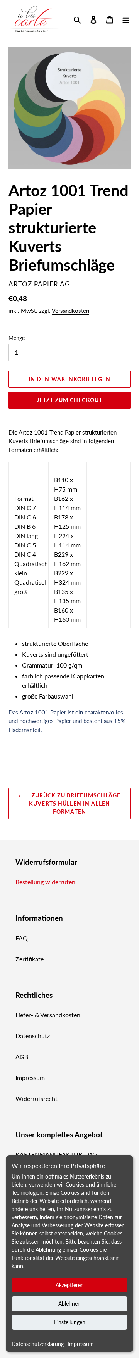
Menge (16, 338)
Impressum (81, 1344)
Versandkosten (70, 310)
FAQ (21, 938)
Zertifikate (29, 959)
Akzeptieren (70, 1285)
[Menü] (126, 19)
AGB (21, 1056)
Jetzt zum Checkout (69, 400)
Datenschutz (32, 1035)
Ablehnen (69, 1303)
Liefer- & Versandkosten (47, 1014)
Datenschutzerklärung (38, 1344)
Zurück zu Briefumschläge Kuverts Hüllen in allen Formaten (74, 803)
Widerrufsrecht (36, 1098)
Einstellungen (69, 1322)
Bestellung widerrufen (45, 881)
